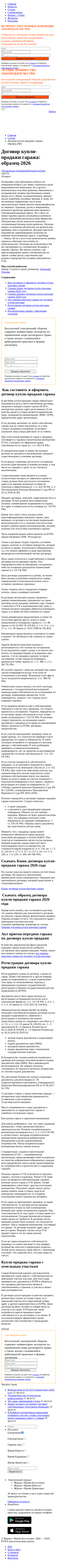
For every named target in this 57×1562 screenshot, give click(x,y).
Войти (52, 111)
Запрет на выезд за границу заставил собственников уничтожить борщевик (28, 1405)
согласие (32, 63)
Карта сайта (14, 1549)
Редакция (13, 1555)
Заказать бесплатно (25, 58)
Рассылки (13, 20)
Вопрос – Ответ (16, 15)
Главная (12, 4)
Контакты (13, 1558)
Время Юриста (16, 1450)
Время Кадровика (17, 1456)
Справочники (15, 12)
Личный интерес (36, 170)
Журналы (13, 18)
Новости (12, 6)
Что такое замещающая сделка (24, 1401)
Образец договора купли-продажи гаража (23, 927)
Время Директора (17, 1462)
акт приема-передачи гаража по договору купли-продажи (26, 955)
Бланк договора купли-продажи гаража (22, 888)
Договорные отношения (14, 170)
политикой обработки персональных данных (24, 379)
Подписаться (15, 1471)
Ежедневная (14, 1432)
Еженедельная (15, 1438)
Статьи (11, 9)
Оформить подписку (19, 1501)
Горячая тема (15, 1444)
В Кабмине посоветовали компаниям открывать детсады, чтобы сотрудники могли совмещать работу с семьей (28, 1415)
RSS (10, 1546)
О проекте (13, 1552)
